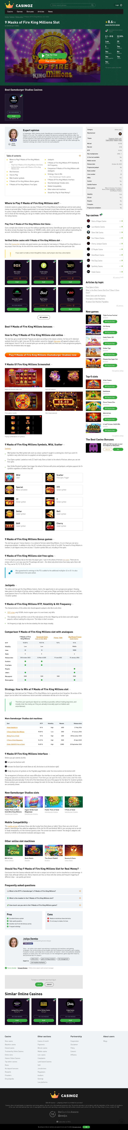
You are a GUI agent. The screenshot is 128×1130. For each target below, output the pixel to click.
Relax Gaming (9, 860)
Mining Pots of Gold (13, 736)
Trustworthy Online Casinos (14, 1051)
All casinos (44, 317)
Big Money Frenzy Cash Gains (75, 638)
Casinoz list (15, 244)
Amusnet (105, 317)
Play (13, 116)
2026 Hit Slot (107, 413)
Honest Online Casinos (12, 1058)
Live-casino (41, 1055)
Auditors (40, 1075)
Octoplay (105, 426)
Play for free (111, 321)
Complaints (41, 1058)
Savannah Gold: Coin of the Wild (41, 638)
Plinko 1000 (58, 638)
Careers (73, 1051)
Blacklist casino (10, 1044)
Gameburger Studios (11, 814)
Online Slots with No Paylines (96, 296)
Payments (41, 1044)
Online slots (9, 1055)
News (50, 11)
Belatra (47, 860)
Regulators (41, 1072)
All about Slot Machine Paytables (97, 302)
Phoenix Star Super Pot (110, 359)
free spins (66, 560)
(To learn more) (77, 1127)
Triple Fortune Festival (110, 315)
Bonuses (30, 11)
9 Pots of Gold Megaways (15, 740)
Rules (7, 1065)
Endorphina (106, 382)
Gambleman (106, 391)
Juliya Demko (13, 144)
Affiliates (74, 1055)
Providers (8, 1075)
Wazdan (27, 860)
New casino (9, 1041)
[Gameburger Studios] (120, 133)
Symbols (8, 448)
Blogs (105, 1041)
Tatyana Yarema (22, 968)
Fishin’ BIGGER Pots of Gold (16, 744)
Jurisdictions (42, 1068)
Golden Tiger (107, 348)
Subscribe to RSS (64, 1122)
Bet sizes (57, 341)
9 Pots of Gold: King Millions (15, 732)
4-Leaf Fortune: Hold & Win (111, 424)
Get (118, 449)
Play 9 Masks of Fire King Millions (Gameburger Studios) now (42, 354)
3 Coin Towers (107, 380)
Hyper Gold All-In (12, 727)
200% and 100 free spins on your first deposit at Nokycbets (113, 444)
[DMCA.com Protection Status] (62, 1116)
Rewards (8, 1072)
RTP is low (11, 612)
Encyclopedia (9, 1079)
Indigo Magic (69, 860)
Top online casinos (11, 1062)
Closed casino (9, 1048)
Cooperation (75, 1041)
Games (20, 11)
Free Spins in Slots (92, 287)
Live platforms (42, 1082)
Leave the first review (112, 25)
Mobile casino (42, 1051)
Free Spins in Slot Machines (95, 299)
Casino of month (43, 1041)
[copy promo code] (20, 278)
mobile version (13, 826)
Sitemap (40, 1079)
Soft (39, 1065)
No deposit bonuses (11, 1068)
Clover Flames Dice (109, 402)
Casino (10, 11)
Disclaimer (74, 1044)
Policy (73, 1048)
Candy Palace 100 (108, 337)
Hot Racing (106, 326)
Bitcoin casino (42, 1048)
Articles (41, 11)
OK (86, 1127)
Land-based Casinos (45, 1062)
